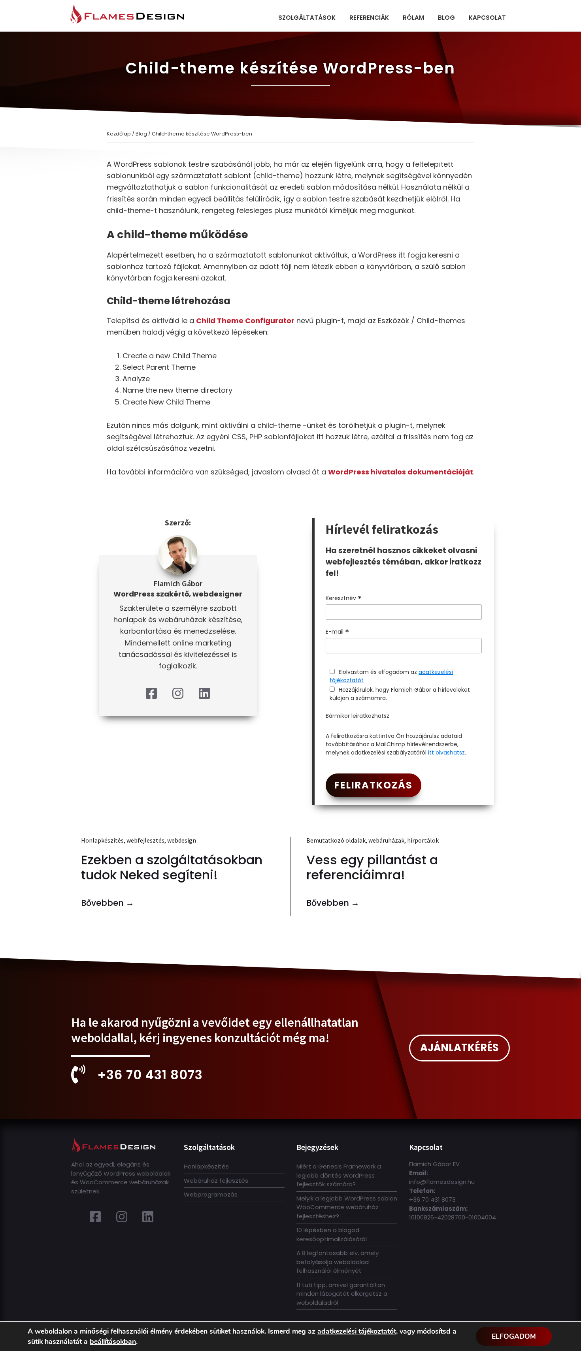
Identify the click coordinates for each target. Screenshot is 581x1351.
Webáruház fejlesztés (216, 1180)
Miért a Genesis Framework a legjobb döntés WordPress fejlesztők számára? (338, 1175)
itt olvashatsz (446, 752)
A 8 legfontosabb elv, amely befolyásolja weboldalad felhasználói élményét (337, 1262)
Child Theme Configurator (245, 321)
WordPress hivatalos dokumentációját (400, 472)
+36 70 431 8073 (150, 1075)
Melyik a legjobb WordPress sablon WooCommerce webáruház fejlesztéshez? (346, 1207)
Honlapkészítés (206, 1166)
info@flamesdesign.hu (442, 1182)
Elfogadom (514, 1336)
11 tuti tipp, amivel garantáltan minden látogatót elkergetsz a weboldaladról (341, 1294)
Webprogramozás (211, 1194)
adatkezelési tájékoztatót (356, 1331)
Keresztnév (344, 598)
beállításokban (113, 1341)
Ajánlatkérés (459, 1048)
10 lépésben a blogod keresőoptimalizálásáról (331, 1234)
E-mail (337, 632)
